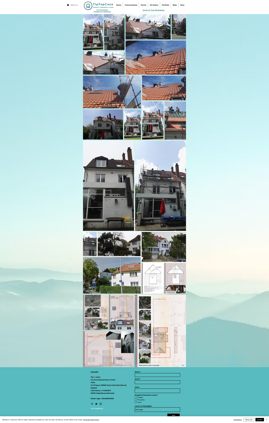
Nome (137, 372)
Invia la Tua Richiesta (153, 10)
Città (137, 387)
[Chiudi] (266, 419)
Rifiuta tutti (248, 420)
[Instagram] (100, 404)
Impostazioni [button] (237, 420)
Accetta (259, 420)
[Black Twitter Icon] (96, 404)
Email (137, 379)
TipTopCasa (103, 4)
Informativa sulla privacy (91, 420)
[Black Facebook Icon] (92, 404)
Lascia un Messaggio (143, 406)
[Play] (68, 5)
